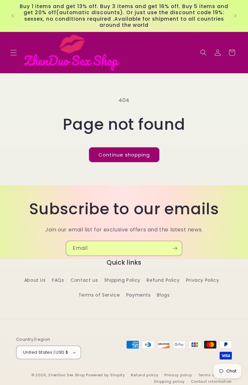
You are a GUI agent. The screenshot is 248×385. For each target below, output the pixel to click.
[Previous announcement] (12, 16)
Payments (138, 295)
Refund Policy (163, 280)
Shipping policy (169, 381)
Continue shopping (124, 154)
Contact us (84, 280)
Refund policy (144, 375)
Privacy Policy (202, 280)
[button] (13, 53)
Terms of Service (99, 295)
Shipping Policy (122, 280)
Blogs (163, 295)
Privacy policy (178, 375)
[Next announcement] (235, 16)
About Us (35, 280)
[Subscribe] (175, 248)
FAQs (58, 280)
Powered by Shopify (105, 375)
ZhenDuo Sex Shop (66, 375)
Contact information (211, 381)
